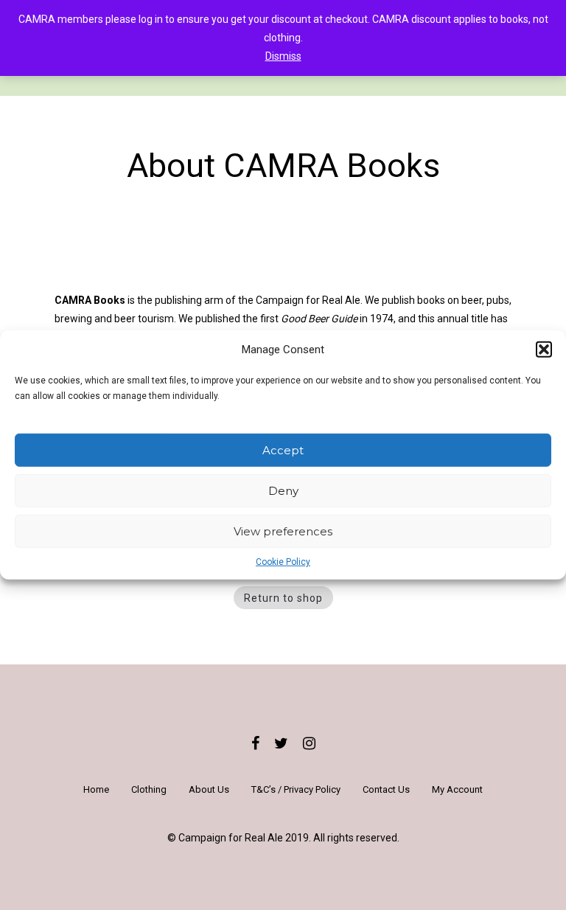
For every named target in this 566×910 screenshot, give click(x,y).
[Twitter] (281, 743)
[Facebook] (255, 743)
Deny (283, 491)
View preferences (283, 531)
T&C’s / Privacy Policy (295, 789)
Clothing (149, 789)
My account (457, 789)
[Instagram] (309, 743)
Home (96, 789)
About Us (209, 789)
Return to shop (283, 598)
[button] (544, 349)
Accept (283, 450)
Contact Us (386, 789)
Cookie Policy (283, 562)
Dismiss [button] (283, 56)
